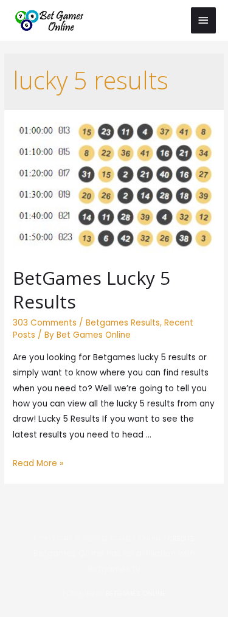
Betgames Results (123, 323)
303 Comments (45, 323)
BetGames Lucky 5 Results (91, 289)
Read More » (38, 463)
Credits (181, 538)
